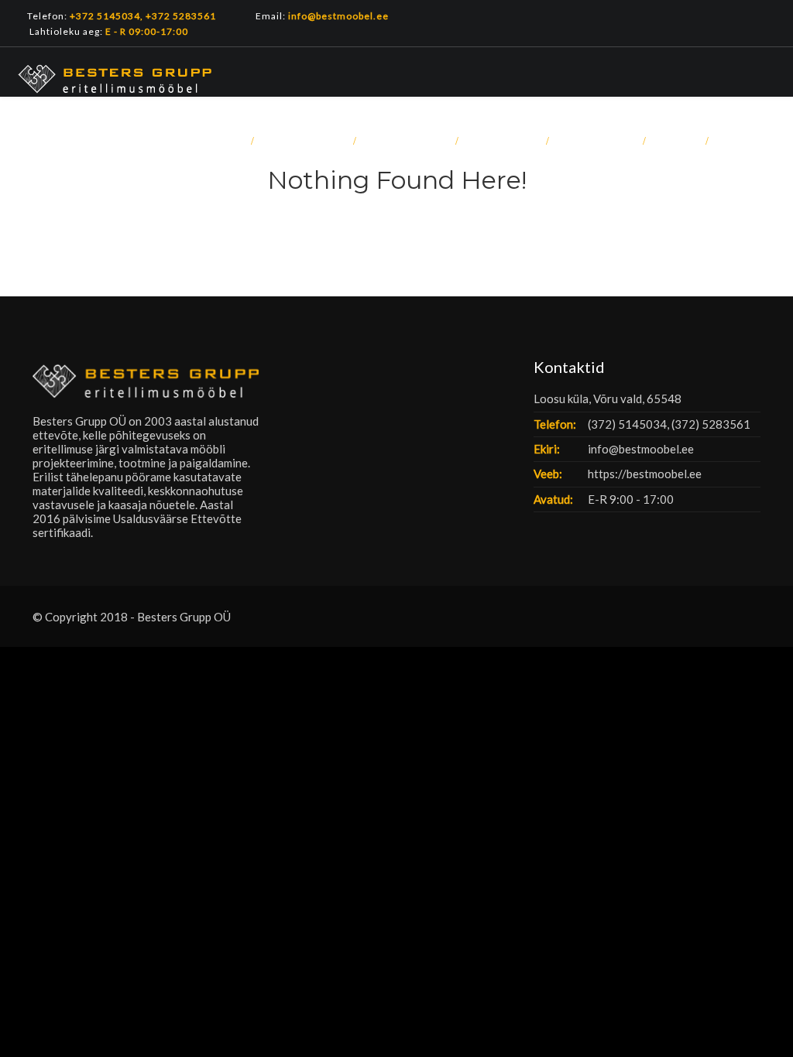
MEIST (675, 140)
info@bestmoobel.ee (641, 449)
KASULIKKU (595, 140)
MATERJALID (405, 140)
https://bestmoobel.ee (645, 474)
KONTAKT (748, 140)
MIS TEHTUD (303, 140)
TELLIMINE (501, 140)
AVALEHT (210, 140)
